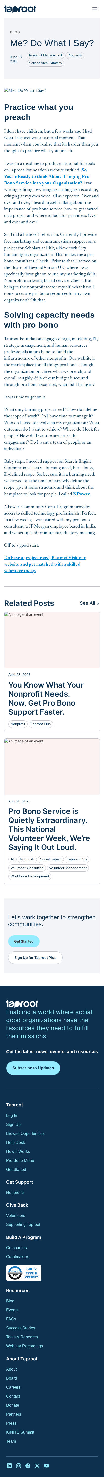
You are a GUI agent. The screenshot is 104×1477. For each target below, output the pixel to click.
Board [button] (11, 1378)
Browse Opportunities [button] (25, 1133)
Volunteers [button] (15, 1215)
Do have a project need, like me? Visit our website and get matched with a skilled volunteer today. (45, 564)
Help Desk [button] (15, 1142)
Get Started (24, 941)
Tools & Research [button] (22, 1337)
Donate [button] (12, 1405)
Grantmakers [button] (17, 1257)
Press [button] (11, 1423)
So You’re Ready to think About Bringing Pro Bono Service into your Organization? (46, 177)
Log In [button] (11, 1115)
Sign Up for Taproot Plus (35, 957)
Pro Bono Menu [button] (20, 1160)
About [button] (11, 1369)
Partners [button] (13, 1414)
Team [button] (11, 1441)
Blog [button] (10, 1301)
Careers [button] (13, 1387)
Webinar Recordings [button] (24, 1346)
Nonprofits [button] (15, 1192)
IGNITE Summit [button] (20, 1432)
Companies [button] (16, 1248)
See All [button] (87, 603)
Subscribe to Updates (33, 1068)
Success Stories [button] (20, 1328)
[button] (20, 9)
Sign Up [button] (13, 1124)
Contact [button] (13, 1396)
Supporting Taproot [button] (23, 1224)
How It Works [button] (18, 1151)
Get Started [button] (16, 1169)
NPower (81, 494)
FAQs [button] (11, 1319)
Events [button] (12, 1310)
